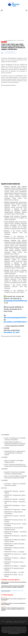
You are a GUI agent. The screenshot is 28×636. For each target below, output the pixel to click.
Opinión (22, 622)
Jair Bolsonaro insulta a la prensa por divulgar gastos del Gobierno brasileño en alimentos (12, 586)
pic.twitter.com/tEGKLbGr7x (15, 322)
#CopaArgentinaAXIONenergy (16, 301)
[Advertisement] (14, 27)
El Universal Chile (11, 51)
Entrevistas (16, 622)
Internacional (9, 621)
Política (14, 621)
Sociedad (25, 621)
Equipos (21, 590)
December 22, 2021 (11, 332)
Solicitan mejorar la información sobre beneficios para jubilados (13, 583)
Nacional (3, 621)
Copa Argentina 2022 (15, 590)
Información (7, 591)
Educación (20, 621)
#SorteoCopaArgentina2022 (15, 317)
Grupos (2, 591)
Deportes (11, 622)
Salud (7, 622)
